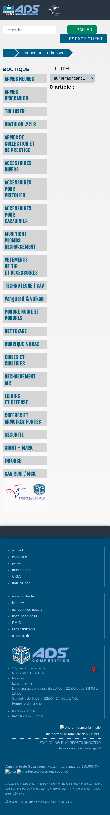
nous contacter (23, 596)
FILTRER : (64, 68)
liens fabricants (24, 629)
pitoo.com (27, 801)
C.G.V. (17, 576)
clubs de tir (20, 636)
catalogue (19, 557)
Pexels (69, 801)
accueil (17, 550)
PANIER (84, 30)
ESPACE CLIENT (85, 39)
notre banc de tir (24, 616)
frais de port (21, 583)
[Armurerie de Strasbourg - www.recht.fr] (20, 7)
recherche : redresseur (44, 52)
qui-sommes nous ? (27, 609)
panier (16, 563)
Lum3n (52, 801)
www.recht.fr (62, 789)
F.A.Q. (17, 623)
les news (19, 603)
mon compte (21, 570)
